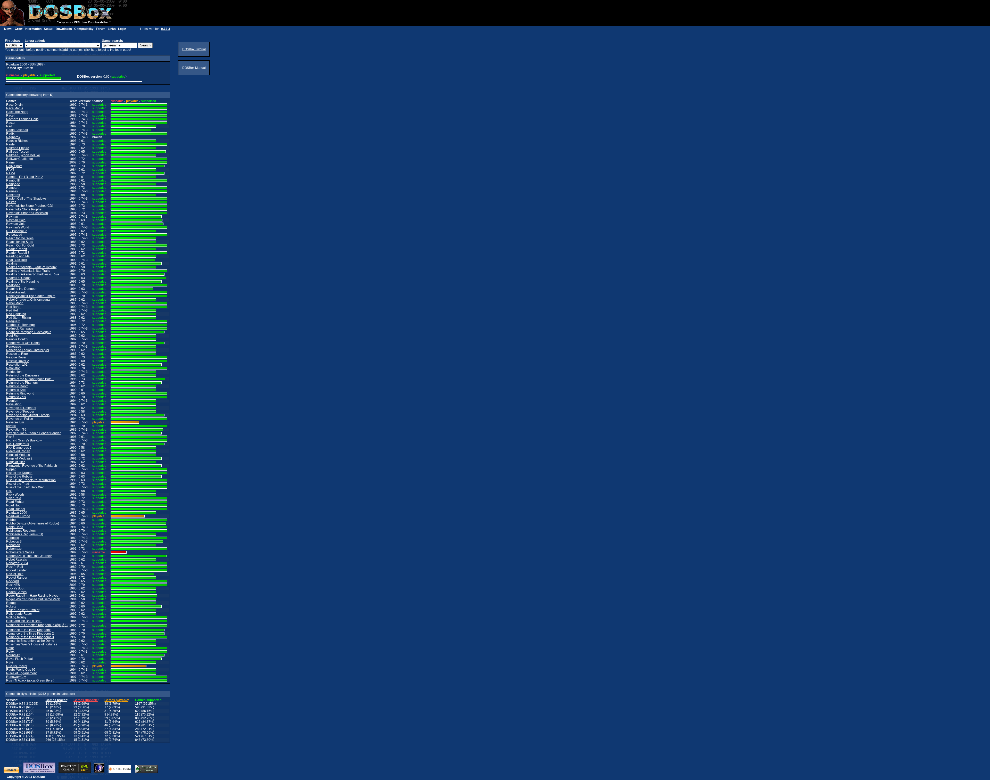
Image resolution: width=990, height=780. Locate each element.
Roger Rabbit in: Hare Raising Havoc (32, 595)
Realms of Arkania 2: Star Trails (28, 271)
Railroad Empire (17, 148)
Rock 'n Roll (14, 567)
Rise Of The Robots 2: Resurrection (31, 480)
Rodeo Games (16, 592)
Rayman (12, 216)
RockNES (13, 585)
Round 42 (13, 655)
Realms (11, 263)
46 (106, 725)
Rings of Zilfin (15, 462)
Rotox (10, 651)
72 (106, 736)
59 (75, 732)
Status (48, 29)
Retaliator (13, 368)
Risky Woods (15, 494)
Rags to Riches (17, 141)
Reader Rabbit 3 (17, 252)
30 (75, 722)
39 (47, 722)
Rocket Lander (16, 570)
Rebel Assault (16, 292)
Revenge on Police (19, 419)
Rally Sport (14, 166)
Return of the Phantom (22, 382)
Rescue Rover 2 (17, 361)
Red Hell (12, 310)
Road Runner (15, 509)
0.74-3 (165, 29)
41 (106, 722)
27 (106, 729)
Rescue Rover (16, 357)
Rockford (12, 581)
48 (106, 703)
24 (75, 711)
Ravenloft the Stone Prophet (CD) (29, 206)
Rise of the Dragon (19, 473)
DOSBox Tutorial (194, 49)
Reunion (12, 401)
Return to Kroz (16, 390)
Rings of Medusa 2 (19, 458)
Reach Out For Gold (20, 245)
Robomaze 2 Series (20, 552)
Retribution (14, 372)
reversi (11, 426)
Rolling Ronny (16, 617)
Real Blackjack (16, 260)
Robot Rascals (16, 559)
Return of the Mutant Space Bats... (30, 379)
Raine (10, 162)
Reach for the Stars (19, 242)
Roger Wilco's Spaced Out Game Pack (33, 599)
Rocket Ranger (16, 577)
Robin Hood (14, 527)
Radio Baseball (17, 130)
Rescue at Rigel (17, 354)
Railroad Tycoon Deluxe (23, 155)
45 (47, 711)
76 (47, 725)
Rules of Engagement (21, 673)
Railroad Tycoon (17, 151)
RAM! (10, 169)
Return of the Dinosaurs (22, 375)
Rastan (11, 202)
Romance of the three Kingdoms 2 (30, 633)
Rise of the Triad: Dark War (25, 487)
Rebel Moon (14, 303)
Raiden (11, 144)
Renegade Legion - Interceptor (27, 350)
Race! (10, 115)
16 (47, 703)
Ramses (12, 191)
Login (122, 29)
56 (47, 729)
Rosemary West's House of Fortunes (31, 644)
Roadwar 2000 (16, 512)
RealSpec (13, 285)
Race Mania (14, 108)
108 (48, 736)
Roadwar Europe (18, 516)
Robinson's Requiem (21, 530)
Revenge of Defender (21, 408)
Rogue (11, 603)
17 (106, 707)
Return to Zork (16, 397)
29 (47, 714)
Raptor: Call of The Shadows (26, 198)
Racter (10, 123)
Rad (9, 126)
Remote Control (17, 339)
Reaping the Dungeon (21, 289)
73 (75, 736)
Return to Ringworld (20, 393)
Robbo (11, 520)
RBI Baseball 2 (16, 231)
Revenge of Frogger (20, 411)
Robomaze (14, 549)
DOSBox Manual (194, 68)
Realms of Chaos (18, 278)
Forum (100, 29)
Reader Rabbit (16, 249)
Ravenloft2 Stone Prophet (24, 209)
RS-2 (9, 662)
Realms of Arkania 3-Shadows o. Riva (32, 274)
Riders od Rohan (18, 451)
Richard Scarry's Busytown (25, 440)
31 (106, 711)
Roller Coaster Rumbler (22, 610)
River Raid (13, 498)
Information (33, 29)
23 (75, 707)
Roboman (13, 545)
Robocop (12, 538)
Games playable (116, 700)
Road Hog (13, 505)
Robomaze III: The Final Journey (29, 556)
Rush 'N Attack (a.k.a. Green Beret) (30, 680)
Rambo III (13, 180)
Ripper (11, 469)
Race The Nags (17, 112)
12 (75, 714)
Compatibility (84, 29)
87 (47, 732)
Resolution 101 (17, 364)
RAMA (10, 173)
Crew (18, 29)
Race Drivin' (14, 104)
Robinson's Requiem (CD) (24, 534)
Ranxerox (13, 195)
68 (106, 732)
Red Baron (13, 307)
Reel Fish (13, 336)
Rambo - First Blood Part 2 (24, 177)
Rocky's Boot (15, 588)
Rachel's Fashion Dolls (22, 119)
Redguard (13, 321)
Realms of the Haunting (22, 281)
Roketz (11, 606)
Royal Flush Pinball (20, 659)
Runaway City (16, 677)
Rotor (10, 648)
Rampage (13, 184)
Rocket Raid (14, 574)
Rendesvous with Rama (23, 343)
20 (106, 740)
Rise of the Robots (19, 476)
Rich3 (10, 437)
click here (90, 50)
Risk (9, 491)
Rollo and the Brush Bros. (24, 621)
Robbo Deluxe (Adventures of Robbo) (32, 523)
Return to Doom (17, 386)
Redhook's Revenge (20, 325)
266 (48, 740)
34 (75, 703)
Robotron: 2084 (17, 563)
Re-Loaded (14, 234)
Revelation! (14, 404)
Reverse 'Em (15, 422)
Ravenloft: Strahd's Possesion (27, 213)
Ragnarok (13, 137)
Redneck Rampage (20, 328)
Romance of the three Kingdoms (28, 630)
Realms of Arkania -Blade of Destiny (31, 267)
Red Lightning (16, 314)
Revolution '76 (16, 429)
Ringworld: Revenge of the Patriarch (31, 465)
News (8, 29)
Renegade (13, 346)
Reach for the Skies (20, 238)
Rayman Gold (16, 220)
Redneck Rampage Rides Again (28, 332)
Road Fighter (15, 502)
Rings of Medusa (18, 455)
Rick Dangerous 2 (18, 447)
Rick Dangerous (17, 444)
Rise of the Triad (17, 484)
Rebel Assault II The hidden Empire (30, 296)
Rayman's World (17, 227)
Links (112, 29)
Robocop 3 (14, 541)
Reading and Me (18, 256)
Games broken (56, 700)
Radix (10, 133)
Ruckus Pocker (16, 666)
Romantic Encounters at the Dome (30, 641)
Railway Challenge (19, 159)
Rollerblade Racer (19, 613)
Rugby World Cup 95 (21, 669)
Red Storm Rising (18, 317)
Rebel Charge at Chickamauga (28, 299)
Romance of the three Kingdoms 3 (30, 637)
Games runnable (85, 700)
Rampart (12, 188)
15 (75, 740)
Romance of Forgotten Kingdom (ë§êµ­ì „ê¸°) (37, 625)
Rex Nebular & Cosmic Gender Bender (33, 433)
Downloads (64, 29)
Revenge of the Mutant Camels (28, 415)
